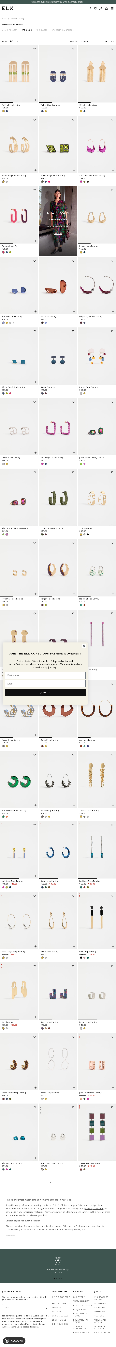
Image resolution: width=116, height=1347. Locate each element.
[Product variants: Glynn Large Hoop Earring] (74, 523)
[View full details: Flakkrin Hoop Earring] (97, 568)
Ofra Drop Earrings (88, 105)
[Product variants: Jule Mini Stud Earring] (35, 1158)
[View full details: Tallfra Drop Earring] (19, 74)
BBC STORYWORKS (82, 1305)
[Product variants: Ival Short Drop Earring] (35, 876)
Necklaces (42, 30)
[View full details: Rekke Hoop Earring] (97, 215)
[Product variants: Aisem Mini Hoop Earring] (74, 1158)
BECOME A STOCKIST (99, 1327)
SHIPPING (57, 1307)
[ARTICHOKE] (84, 182)
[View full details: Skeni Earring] (97, 497)
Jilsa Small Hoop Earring (90, 1093)
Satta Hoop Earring (49, 881)
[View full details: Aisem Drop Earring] (58, 920)
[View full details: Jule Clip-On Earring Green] (97, 426)
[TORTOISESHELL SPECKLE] (84, 605)
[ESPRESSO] (88, 182)
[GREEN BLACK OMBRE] (3, 817)
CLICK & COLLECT (61, 1315)
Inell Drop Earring (87, 951)
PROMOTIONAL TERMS (80, 1321)
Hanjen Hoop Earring (50, 599)
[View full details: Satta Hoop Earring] (58, 850)
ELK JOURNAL (79, 1309)
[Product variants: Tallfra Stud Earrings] (74, 100)
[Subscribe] (46, 1307)
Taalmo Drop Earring (88, 810)
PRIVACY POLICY (81, 1332)
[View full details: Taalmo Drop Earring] (97, 779)
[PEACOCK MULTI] (42, 1028)
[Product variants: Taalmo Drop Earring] (113, 805)
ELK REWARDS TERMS (80, 1314)
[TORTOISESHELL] (49, 1028)
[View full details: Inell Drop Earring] (97, 920)
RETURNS (56, 1311)
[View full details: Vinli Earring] (19, 991)
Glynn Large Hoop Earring (53, 528)
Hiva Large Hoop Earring (52, 458)
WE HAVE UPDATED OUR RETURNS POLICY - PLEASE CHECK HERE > (58, 2)
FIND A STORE (59, 1303)
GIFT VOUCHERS (60, 1324)
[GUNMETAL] (3, 746)
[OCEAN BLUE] (7, 252)
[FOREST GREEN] (46, 887)
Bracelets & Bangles (63, 30)
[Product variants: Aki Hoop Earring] (113, 734)
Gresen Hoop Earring (11, 246)
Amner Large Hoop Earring (14, 175)
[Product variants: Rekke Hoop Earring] (113, 241)
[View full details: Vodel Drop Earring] (97, 638)
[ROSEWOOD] (84, 958)
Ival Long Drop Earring (89, 881)
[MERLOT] (84, 887)
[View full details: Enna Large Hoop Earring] (19, 920)
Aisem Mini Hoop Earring (52, 1163)
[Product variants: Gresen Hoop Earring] (35, 241)
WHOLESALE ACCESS (100, 1321)
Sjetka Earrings (48, 387)
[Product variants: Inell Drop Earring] (113, 946)
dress (107, 1212)
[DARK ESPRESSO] (42, 746)
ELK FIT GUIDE (59, 1319)
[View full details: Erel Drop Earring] (19, 638)
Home (4, 19)
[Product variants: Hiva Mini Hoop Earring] (35, 593)
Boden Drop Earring (50, 1093)
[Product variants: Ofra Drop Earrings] (113, 100)
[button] (35, 48)
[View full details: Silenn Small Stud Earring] (19, 356)
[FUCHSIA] (81, 182)
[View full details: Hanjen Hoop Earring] (58, 568)
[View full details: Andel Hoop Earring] (58, 779)
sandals (23, 1215)
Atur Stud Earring (48, 316)
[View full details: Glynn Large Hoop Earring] (58, 497)
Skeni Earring (85, 528)
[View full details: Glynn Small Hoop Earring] (58, 638)
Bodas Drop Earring (88, 387)
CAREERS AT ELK (102, 1332)
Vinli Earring (7, 1022)
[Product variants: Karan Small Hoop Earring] (35, 1087)
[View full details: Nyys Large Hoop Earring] (97, 285)
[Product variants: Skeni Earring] (113, 523)
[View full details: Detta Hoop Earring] (97, 991)
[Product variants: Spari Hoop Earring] (74, 1017)
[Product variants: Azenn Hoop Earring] (35, 734)
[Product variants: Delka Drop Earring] (74, 734)
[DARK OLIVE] (42, 534)
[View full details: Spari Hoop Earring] (58, 991)
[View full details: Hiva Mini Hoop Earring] (19, 568)
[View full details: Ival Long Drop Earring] (97, 850)
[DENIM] (7, 1099)
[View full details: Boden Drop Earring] (58, 1061)
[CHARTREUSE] (7, 887)
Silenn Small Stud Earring (13, 387)
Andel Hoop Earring (50, 810)
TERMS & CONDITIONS (79, 1327)
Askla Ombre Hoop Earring (14, 810)
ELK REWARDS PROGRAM (101, 1298)
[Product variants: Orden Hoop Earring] (35, 452)
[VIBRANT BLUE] (7, 111)
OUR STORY (79, 1297)
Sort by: (73, 41)
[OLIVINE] (42, 182)
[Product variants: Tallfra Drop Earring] (35, 100)
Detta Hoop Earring (88, 1022)
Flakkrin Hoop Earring (89, 599)
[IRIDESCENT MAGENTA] (84, 464)
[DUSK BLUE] (3, 323)
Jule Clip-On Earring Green (91, 458)
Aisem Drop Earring (50, 951)
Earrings (27, 30)
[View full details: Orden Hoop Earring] (19, 426)
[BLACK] (88, 534)
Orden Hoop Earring (11, 458)
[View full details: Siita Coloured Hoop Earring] (97, 144)
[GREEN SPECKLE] (81, 605)
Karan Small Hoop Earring (14, 1093)
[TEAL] (84, 252)
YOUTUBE (99, 1315)
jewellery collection (93, 1208)
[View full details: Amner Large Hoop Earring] (19, 144)
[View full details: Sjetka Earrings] (58, 356)
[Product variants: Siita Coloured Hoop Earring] (113, 170)
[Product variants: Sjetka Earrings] (74, 382)
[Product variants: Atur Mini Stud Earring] (35, 311)
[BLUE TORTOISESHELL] (88, 746)
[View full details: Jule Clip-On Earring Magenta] (19, 497)
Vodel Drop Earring (88, 669)
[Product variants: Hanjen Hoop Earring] (74, 593)
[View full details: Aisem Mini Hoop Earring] (58, 1132)
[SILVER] (7, 182)
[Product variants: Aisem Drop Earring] (74, 946)
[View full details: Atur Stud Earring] (58, 285)
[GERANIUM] (3, 252)
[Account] (100, 8)
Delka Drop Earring (49, 740)
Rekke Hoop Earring (88, 246)
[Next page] (66, 1182)
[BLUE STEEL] (84, 323)
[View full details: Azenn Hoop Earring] (19, 709)
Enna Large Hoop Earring (13, 951)
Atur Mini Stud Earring (12, 316)
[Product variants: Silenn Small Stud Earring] (35, 382)
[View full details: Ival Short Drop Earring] (19, 850)
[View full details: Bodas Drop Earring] (97, 356)
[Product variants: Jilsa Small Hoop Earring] (113, 1087)
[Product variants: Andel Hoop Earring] (74, 805)
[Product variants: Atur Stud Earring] (74, 311)
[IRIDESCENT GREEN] (81, 464)
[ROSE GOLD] (81, 1099)
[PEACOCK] (81, 887)
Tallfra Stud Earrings (50, 105)
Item (16, 41)
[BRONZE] (49, 887)
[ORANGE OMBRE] (7, 817)
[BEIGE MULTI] (46, 1028)
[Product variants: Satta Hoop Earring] (74, 876)
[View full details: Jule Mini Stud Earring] (19, 1132)
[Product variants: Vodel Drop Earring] (113, 664)
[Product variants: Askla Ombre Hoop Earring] (35, 805)
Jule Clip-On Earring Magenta (15, 528)
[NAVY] (84, 111)
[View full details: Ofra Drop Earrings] (97, 74)
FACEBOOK (99, 1307)
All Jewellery (10, 30)
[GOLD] (3, 111)
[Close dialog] (84, 646)
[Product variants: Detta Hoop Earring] (113, 1017)
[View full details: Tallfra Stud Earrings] (58, 74)
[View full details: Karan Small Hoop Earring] (19, 1061)
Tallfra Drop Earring (11, 105)
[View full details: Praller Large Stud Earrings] (58, 144)
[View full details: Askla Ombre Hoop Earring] (19, 779)
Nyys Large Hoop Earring (90, 316)
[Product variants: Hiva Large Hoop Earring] (74, 452)
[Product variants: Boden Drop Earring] (74, 1087)
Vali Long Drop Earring (89, 1163)
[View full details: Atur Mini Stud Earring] (19, 285)
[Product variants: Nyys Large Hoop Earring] (113, 311)
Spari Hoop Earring (49, 1022)
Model (5, 41)
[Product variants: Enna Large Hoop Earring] (35, 946)
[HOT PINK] (49, 182)
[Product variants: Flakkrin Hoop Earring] (113, 593)
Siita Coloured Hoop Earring (92, 175)
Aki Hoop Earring (87, 740)
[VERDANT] (88, 958)
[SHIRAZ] (81, 323)
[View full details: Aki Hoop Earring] (97, 709)
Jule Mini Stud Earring (12, 1163)
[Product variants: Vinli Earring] (35, 1017)
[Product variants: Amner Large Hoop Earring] (35, 170)
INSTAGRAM (100, 1303)
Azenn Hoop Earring (11, 740)
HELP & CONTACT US (61, 1298)
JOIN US (45, 692)
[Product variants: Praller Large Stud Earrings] (74, 170)
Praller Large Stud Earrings (53, 175)
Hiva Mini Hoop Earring (12, 599)
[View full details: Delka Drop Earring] (58, 709)
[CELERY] (10, 252)
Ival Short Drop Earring (12, 881)
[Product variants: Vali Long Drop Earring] (113, 1158)
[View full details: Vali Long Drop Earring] (97, 1132)
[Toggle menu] (112, 8)
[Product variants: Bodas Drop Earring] (113, 382)
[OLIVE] (10, 1099)
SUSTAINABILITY (81, 1301)
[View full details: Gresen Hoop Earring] (19, 215)
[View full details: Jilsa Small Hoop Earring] (97, 1061)
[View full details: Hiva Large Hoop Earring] (58, 426)
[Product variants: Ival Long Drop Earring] (113, 876)
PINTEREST (99, 1311)
